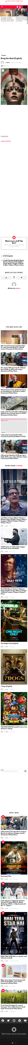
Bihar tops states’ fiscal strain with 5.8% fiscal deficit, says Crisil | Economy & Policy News (13, 981)
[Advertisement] (14, 38)
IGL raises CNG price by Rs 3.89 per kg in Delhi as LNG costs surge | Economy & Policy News (13, 369)
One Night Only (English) (9, 643)
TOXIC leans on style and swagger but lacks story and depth (13, 547)
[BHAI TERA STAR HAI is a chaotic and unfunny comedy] (14, 933)
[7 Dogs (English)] (14, 667)
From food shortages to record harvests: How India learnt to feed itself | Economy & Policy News (13, 1007)
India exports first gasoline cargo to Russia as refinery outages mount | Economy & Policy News (13, 833)
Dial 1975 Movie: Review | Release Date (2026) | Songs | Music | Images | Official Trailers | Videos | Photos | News (14, 591)
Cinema (19, 466)
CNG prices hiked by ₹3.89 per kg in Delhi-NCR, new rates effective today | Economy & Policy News (14, 457)
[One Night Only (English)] (14, 621)
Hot (3, 816)
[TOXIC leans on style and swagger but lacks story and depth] (14, 536)
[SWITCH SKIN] (17, 6)
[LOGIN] (20, 6)
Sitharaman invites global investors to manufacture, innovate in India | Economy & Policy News (13, 391)
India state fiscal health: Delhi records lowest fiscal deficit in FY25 (13, 435)
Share (3, 70)
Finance (3, 343)
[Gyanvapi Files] (14, 858)
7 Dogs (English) (6, 686)
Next (27, 16)
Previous (1, 16)
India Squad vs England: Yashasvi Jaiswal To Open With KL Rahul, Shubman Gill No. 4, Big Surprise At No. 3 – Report (13, 903)
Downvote (21, 278)
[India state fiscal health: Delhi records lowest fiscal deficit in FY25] (14, 425)
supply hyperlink (6, 141)
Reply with (25, 771)
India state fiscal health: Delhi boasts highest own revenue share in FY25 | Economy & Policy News (14, 413)
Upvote (6, 278)
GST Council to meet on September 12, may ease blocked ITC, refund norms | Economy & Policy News (13, 347)
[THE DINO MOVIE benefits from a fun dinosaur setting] (14, 708)
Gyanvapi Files (6, 876)
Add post (25, 7)
